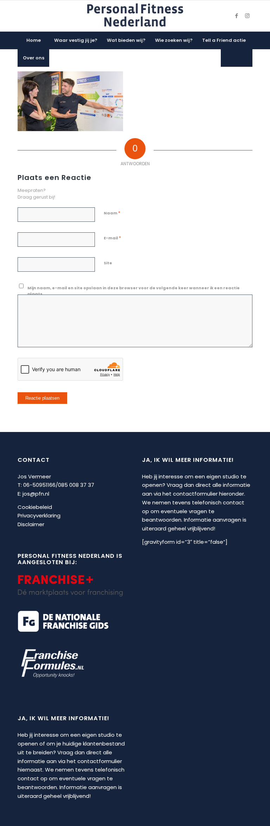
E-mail (112, 237)
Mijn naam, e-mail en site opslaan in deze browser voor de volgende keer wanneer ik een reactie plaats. (133, 291)
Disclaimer (31, 524)
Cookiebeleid (35, 507)
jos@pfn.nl (35, 493)
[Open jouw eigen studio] (135, 15)
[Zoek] (236, 58)
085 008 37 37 (76, 485)
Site (108, 263)
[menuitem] (33, 40)
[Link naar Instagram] (247, 16)
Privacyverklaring (39, 515)
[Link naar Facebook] (236, 16)
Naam (112, 212)
